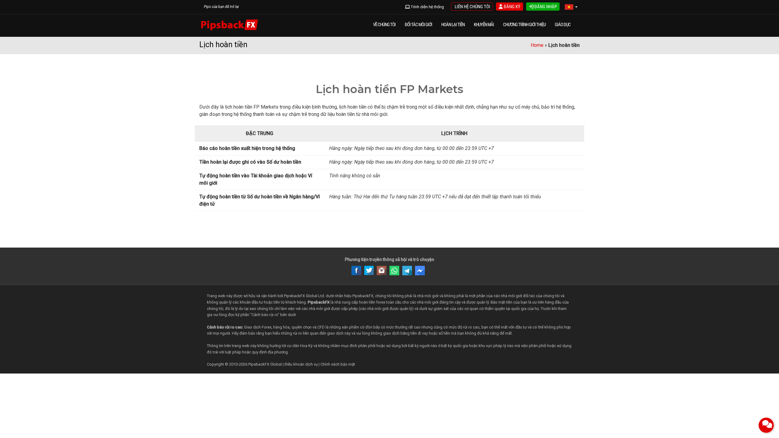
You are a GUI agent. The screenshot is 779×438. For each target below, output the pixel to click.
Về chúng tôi (384, 24)
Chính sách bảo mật (337, 364)
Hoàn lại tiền (453, 24)
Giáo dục (563, 24)
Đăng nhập (545, 6)
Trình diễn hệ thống (427, 7)
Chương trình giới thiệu (524, 24)
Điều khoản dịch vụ (301, 364)
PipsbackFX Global (265, 364)
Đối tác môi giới (418, 24)
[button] (571, 7)
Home (537, 45)
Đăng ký (511, 6)
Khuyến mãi (484, 24)
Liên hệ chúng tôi (472, 6)
